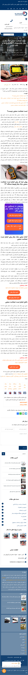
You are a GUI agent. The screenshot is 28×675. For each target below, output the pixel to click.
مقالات (24, 519)
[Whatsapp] (8, 8)
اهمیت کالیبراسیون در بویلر (21, 362)
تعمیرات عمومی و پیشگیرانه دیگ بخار (14, 468)
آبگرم (16, 580)
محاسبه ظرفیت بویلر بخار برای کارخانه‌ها (14, 474)
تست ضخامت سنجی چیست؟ (19, 96)
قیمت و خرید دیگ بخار (15, 215)
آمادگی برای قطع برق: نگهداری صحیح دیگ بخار (13, 480)
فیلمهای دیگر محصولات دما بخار (20, 374)
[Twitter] (23, 8)
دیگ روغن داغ (5, 386)
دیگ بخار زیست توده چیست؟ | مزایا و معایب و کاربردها (12, 485)
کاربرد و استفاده (22, 510)
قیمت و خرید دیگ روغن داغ (14, 227)
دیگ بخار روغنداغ (10, 386)
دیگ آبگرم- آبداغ (19, 386)
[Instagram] (14, 8)
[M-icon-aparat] (11, 8)
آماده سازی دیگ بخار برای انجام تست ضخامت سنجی (13, 103)
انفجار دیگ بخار (18, 127)
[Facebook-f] (26, 8)
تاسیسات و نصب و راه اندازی (19, 504)
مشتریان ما (23, 516)
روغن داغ (22, 580)
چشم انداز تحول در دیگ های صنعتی (15, 491)
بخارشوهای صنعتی (9, 580)
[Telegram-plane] (17, 8)
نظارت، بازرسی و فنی (13, 50)
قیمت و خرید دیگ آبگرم (15, 221)
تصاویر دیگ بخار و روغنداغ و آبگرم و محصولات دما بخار (14, 376)
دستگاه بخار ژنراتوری (15, 386)
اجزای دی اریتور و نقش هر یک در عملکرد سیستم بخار (12, 462)
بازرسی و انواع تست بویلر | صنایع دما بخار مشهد (16, 288)
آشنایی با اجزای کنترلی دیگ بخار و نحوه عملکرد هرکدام (15, 360)
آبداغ (19, 580)
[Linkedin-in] (20, 8)
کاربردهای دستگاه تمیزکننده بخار (19, 513)
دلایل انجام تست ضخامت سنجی (18, 105)
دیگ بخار (17, 122)
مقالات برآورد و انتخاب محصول (19, 522)
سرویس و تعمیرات (22, 507)
